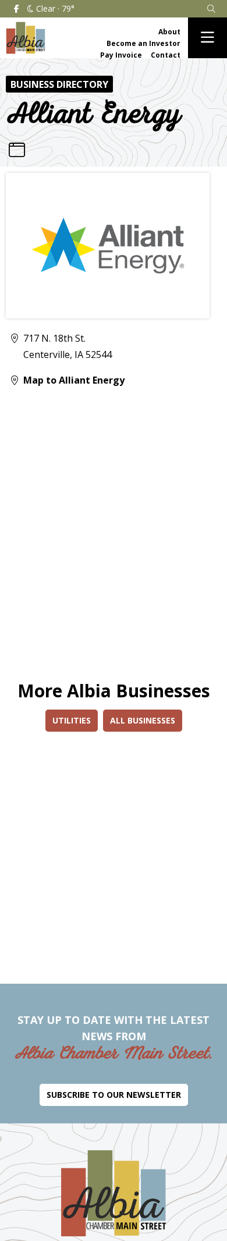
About (169, 32)
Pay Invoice (121, 55)
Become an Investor (143, 43)
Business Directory (59, 84)
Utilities (71, 720)
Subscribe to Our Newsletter (114, 1094)
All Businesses (142, 720)
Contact (165, 55)
